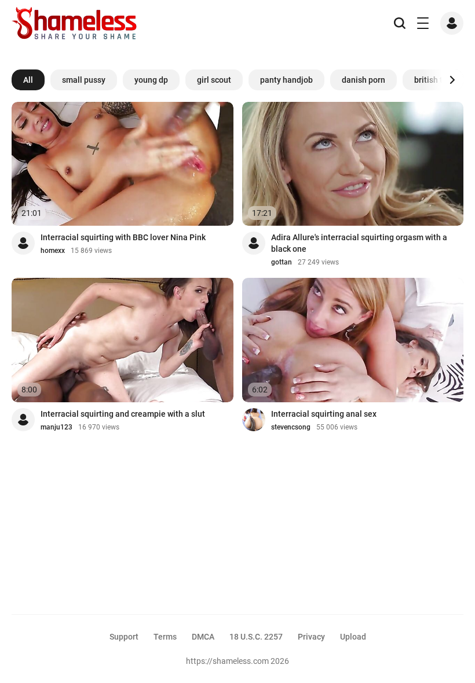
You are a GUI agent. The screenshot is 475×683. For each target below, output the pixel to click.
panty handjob (286, 80)
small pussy (83, 80)
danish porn (363, 80)
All (28, 80)
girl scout (214, 80)
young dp (151, 80)
